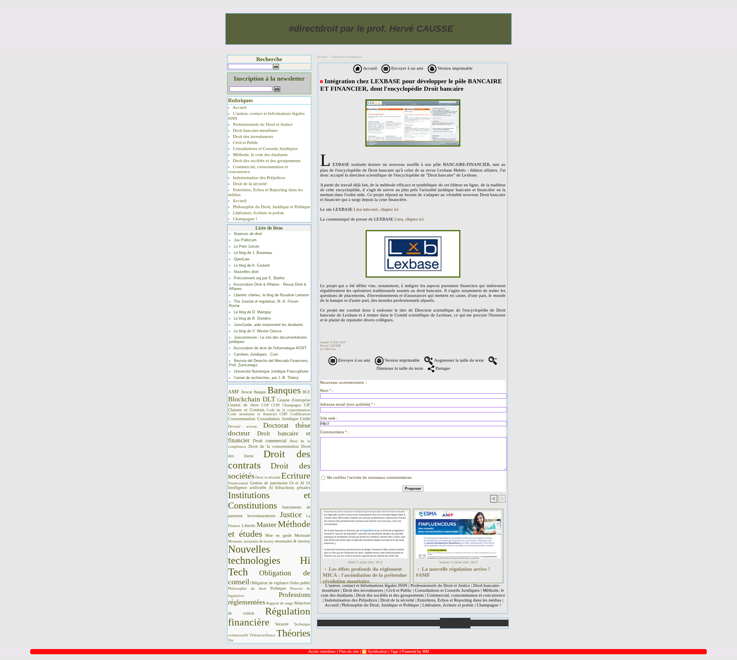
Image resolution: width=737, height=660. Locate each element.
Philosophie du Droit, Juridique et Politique (271, 206)
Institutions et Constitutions (269, 500)
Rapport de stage (279, 603)
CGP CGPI (270, 405)
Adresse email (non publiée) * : (347, 404)
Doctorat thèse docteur (269, 429)
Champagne (291, 405)
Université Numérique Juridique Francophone (271, 371)
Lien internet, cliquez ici (376, 209)
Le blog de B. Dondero (252, 318)
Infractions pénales (292, 487)
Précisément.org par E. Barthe (259, 278)
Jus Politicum (245, 240)
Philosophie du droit (247, 589)
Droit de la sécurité (249, 183)
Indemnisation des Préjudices (258, 177)
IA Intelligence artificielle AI (269, 485)
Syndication (377, 651)
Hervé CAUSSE (330, 345)
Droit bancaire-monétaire (255, 130)
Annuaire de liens (455, 623)
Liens (424, 623)
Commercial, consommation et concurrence (258, 169)
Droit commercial (270, 440)
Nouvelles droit (246, 272)
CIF (307, 405)
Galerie (363, 623)
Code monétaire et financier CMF (258, 414)
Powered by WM (415, 651)
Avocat (246, 392)
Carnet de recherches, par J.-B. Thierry (266, 377)
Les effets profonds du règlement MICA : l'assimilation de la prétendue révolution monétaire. (365, 573)
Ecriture (295, 476)
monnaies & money (292, 541)
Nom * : (326, 390)
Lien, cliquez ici (408, 219)
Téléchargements (394, 623)
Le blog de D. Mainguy (252, 312)
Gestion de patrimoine (269, 483)
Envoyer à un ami (406, 68)
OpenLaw (241, 259)
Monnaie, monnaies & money (251, 541)
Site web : (329, 418)
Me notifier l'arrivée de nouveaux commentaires (369, 477)
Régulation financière (269, 616)
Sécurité (281, 624)
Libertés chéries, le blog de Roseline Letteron (271, 295)
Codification (300, 414)
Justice (291, 514)
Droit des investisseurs (252, 136)
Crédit (305, 419)
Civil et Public (245, 142)
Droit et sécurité (267, 477)
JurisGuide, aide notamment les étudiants (268, 325)
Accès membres (322, 651)
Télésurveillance (263, 635)
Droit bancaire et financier (269, 437)
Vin (230, 640)
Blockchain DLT (252, 399)
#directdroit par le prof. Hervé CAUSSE (371, 29)
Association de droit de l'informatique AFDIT (270, 348)
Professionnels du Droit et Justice (262, 124)
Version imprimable (454, 68)
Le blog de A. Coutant (252, 265)
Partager (442, 368)
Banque (260, 392)
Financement (238, 483)
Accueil (239, 107)
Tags (394, 651)
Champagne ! (244, 219)
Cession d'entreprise (293, 400)
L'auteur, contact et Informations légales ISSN (266, 116)
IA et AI (296, 483)
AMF (233, 392)
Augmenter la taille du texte (458, 360)
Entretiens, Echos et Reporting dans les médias (265, 192)
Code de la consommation (289, 410)
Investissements (261, 515)
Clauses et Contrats (246, 409)
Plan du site (489, 623)
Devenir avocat (242, 426)
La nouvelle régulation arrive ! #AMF (453, 572)
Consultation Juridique (278, 418)
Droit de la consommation (273, 446)
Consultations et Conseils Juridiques (265, 148)
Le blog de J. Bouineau (253, 253)
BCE (306, 392)
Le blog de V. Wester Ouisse (258, 331)
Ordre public (300, 583)
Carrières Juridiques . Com (256, 354)
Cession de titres (243, 405)
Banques (284, 390)
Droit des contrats (269, 459)
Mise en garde (278, 535)
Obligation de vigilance (269, 583)
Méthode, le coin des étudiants (260, 154)
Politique (278, 588)
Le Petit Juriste (246, 246)
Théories (293, 633)
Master (266, 524)
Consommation (241, 418)
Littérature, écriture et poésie (258, 212)
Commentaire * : (334, 432)
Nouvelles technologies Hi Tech (269, 560)
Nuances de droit (248, 234)
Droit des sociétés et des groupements (266, 160)
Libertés (248, 526)
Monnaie (302, 535)
